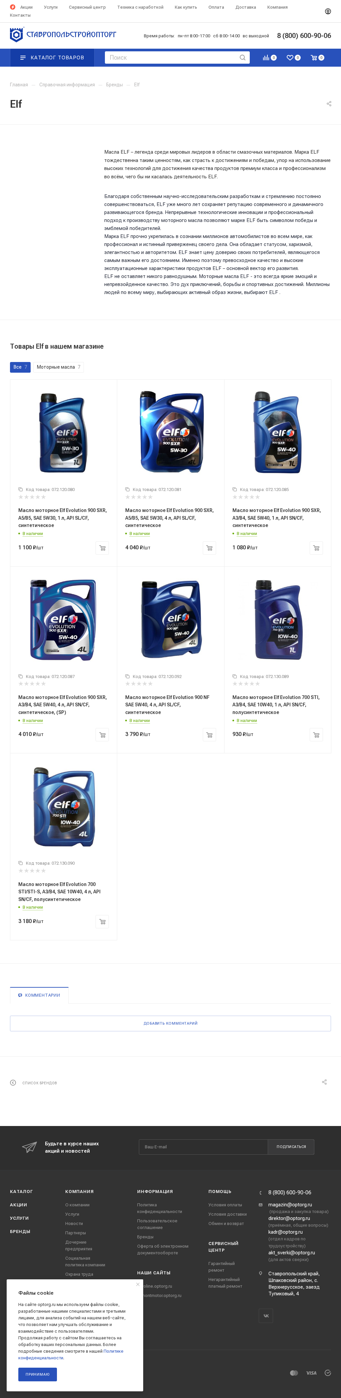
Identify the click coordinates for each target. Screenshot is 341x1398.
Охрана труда (79, 1274)
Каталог (21, 1191)
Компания (79, 1191)
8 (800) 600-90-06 (289, 1192)
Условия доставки (227, 1214)
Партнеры (75, 1232)
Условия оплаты (225, 1204)
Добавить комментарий (171, 1023)
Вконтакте (266, 1316)
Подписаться (291, 1147)
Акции (18, 1204)
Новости (74, 1223)
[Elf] (50, 153)
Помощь (219, 1191)
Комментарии (42, 995)
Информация (155, 1191)
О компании (77, 1204)
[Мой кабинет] (328, 11)
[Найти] (242, 57)
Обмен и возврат (226, 1223)
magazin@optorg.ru (290, 1205)
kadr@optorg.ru (285, 1232)
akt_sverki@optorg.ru (291, 1253)
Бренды (20, 1231)
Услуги (19, 1218)
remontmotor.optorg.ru (159, 1295)
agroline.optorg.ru (154, 1286)
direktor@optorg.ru (289, 1218)
